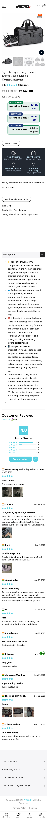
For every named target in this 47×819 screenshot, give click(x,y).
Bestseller (22, 214)
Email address (9, 187)
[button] (35, 459)
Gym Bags (33, 214)
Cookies (33, 808)
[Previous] (5, 34)
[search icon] (39, 7)
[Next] (41, 34)
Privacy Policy (19, 808)
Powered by (6, 419)
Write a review (20, 459)
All (15, 214)
